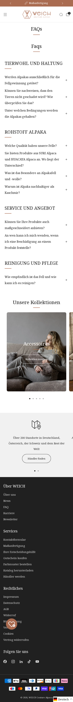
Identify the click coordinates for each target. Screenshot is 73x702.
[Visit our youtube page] (37, 661)
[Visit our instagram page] (13, 661)
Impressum (11, 596)
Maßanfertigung (14, 546)
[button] (63, 699)
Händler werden (14, 576)
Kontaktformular (14, 539)
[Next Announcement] (62, 3)
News (6, 501)
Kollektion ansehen (36, 359)
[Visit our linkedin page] (21, 661)
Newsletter (10, 519)
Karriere (9, 513)
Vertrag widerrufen (16, 640)
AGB (6, 609)
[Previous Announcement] (10, 3)
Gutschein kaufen (15, 558)
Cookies (8, 633)
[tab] (29, 398)
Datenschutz (11, 603)
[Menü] (5, 14)
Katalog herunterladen (18, 570)
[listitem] (36, 3)
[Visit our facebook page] (5, 661)
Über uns (9, 494)
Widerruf (9, 615)
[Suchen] (61, 14)
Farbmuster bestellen (17, 564)
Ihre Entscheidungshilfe (19, 552)
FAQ (6, 507)
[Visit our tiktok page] (29, 661)
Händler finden (36, 458)
